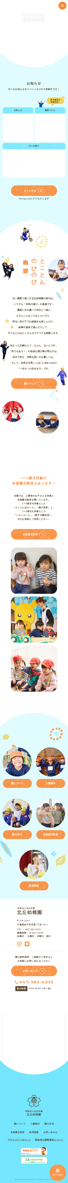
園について (20, 1124)
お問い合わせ (50, 1132)
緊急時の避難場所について (49, 1140)
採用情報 (34, 1132)
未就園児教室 (18, 1132)
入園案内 (35, 1124)
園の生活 (49, 1124)
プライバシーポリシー (19, 1140)
